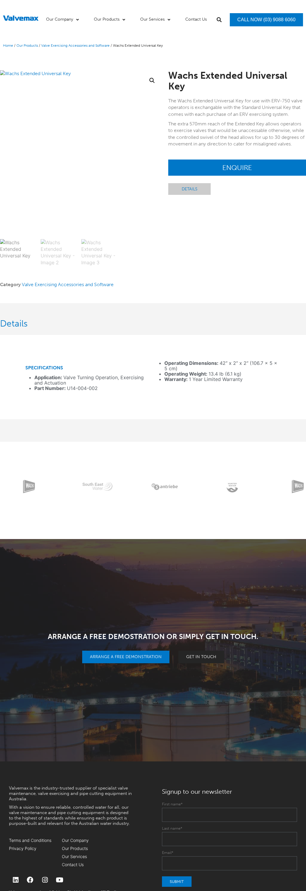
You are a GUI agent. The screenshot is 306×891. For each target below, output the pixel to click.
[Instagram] (44, 880)
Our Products (27, 45)
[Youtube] (59, 880)
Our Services (74, 856)
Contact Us (73, 864)
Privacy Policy (22, 848)
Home (8, 45)
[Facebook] (30, 880)
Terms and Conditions (30, 840)
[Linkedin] (15, 880)
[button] (219, 20)
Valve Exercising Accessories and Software (75, 45)
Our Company (75, 840)
